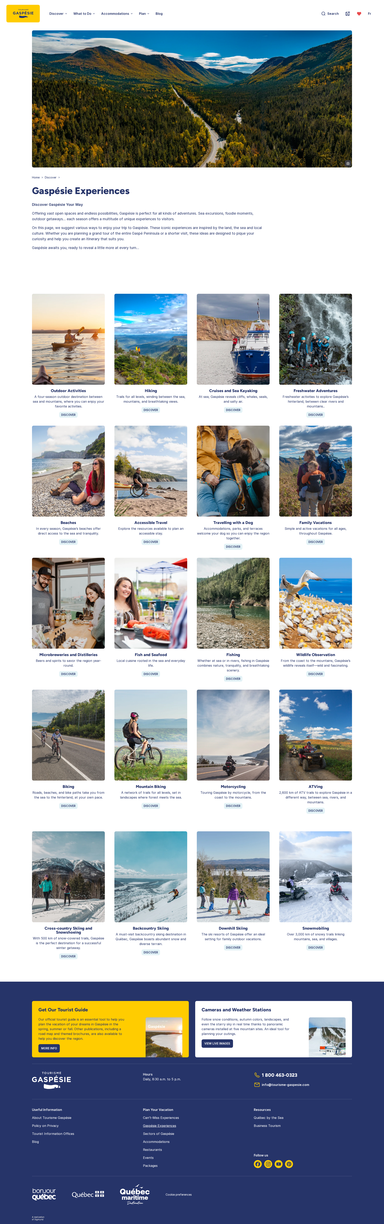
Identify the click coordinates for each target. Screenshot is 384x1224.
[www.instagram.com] (268, 1164)
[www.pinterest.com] (289, 1164)
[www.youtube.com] (279, 1164)
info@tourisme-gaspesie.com (285, 1085)
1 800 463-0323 (279, 1075)
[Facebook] (258, 1164)
